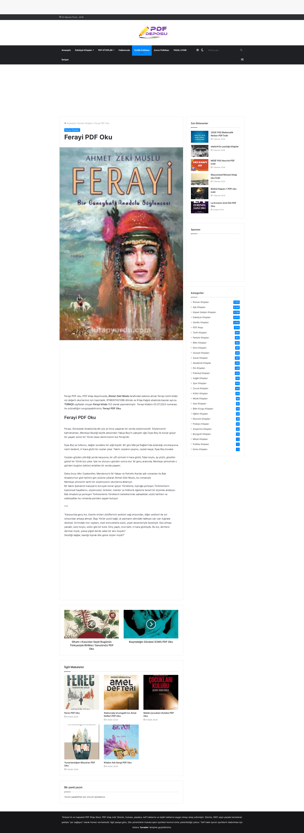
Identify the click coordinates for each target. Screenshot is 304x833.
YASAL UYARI (180, 50)
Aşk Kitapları (199, 307)
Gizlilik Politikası (141, 50)
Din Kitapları (199, 368)
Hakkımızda (124, 50)
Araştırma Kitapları (202, 429)
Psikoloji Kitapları (201, 373)
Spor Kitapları (199, 383)
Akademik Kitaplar (202, 363)
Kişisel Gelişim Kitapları (204, 312)
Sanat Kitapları (200, 358)
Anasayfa (66, 50)
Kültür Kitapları (200, 393)
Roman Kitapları (85, 123)
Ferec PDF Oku (72, 713)
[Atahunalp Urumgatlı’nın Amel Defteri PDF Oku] (121, 692)
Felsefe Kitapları (201, 337)
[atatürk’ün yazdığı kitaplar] (199, 151)
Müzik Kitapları (200, 398)
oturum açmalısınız (96, 797)
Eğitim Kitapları (200, 413)
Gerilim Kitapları (201, 322)
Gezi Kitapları (199, 403)
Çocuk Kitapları (200, 388)
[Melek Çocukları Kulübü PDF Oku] (160, 692)
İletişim (65, 59)
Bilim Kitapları (199, 342)
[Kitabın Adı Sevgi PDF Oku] (121, 742)
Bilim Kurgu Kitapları (203, 408)
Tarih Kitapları (200, 332)
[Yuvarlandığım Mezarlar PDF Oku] (81, 742)
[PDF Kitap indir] (152, 32)
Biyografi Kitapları (202, 434)
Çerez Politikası (161, 50)
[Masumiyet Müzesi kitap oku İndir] (199, 179)
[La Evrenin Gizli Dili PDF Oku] (199, 207)
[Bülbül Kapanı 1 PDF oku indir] (199, 193)
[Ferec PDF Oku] (81, 692)
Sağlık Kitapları (200, 378)
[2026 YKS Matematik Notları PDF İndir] (199, 137)
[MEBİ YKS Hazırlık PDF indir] (199, 165)
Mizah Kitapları (200, 439)
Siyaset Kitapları (201, 353)
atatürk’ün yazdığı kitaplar (225, 146)
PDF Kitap (198, 327)
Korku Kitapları (200, 449)
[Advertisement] (152, 90)
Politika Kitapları (201, 444)
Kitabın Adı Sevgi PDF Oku (118, 762)
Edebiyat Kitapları (83, 50)
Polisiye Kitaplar (201, 424)
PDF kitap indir (109, 817)
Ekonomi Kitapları (201, 419)
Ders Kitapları (199, 347)
